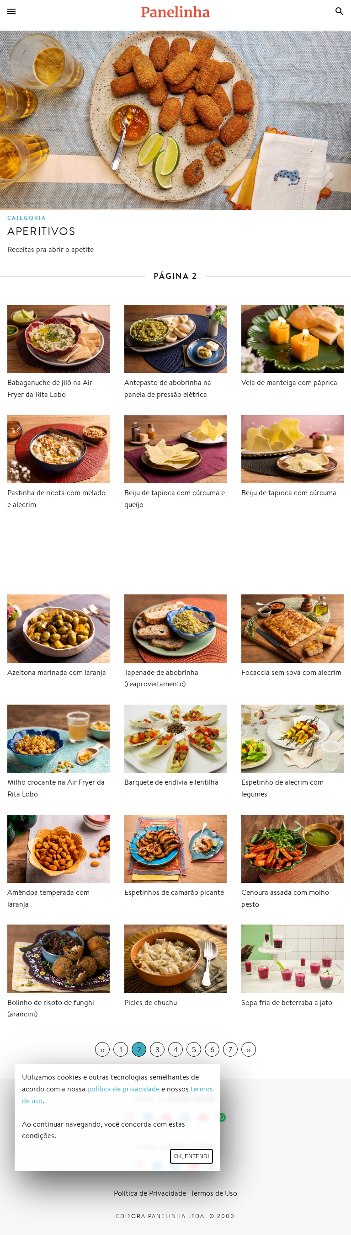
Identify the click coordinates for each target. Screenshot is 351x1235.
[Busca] (339, 11)
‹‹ (102, 1049)
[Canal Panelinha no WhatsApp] (221, 1117)
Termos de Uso (214, 1193)
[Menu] (11, 11)
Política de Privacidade (150, 1193)
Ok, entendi (191, 1156)
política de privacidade (123, 1089)
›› (248, 1049)
